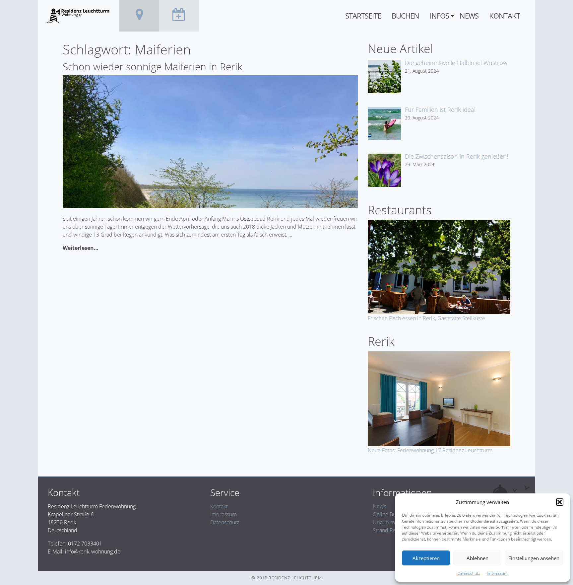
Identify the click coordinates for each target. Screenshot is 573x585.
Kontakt (504, 16)
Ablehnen (477, 558)
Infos (439, 16)
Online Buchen (390, 514)
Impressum (497, 573)
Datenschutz (469, 573)
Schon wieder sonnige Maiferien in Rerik (152, 66)
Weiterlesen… (80, 248)
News (469, 16)
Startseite (363, 16)
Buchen (405, 16)
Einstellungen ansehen (533, 558)
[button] (559, 502)
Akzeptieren (426, 558)
